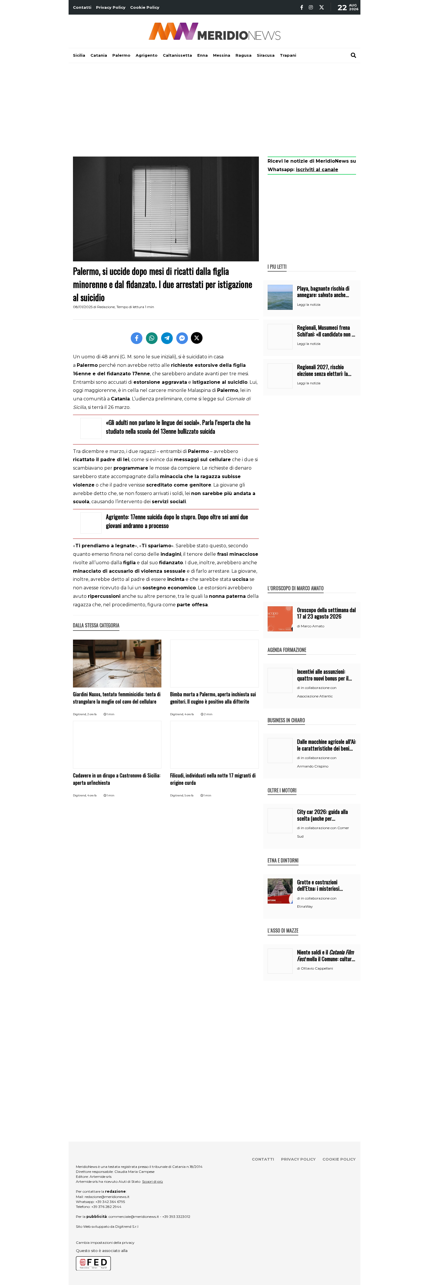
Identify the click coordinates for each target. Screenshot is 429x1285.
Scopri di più (152, 1181)
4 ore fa (189, 714)
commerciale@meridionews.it (134, 1216)
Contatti (82, 7)
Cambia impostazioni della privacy (105, 1242)
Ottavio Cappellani (317, 968)
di (299, 626)
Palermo (121, 55)
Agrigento (147, 55)
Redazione (106, 307)
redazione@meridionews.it (107, 1196)
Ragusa (244, 55)
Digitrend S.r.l (126, 1226)
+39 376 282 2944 (106, 1206)
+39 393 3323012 (176, 1216)
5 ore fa (188, 795)
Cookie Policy (144, 7)
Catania (98, 55)
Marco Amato (312, 626)
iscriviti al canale (317, 169)
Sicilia (79, 55)
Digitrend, (80, 714)
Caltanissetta (177, 55)
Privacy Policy (110, 7)
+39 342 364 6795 (110, 1201)
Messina (221, 55)
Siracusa (266, 55)
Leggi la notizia (308, 305)
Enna (202, 55)
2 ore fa (92, 714)
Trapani (288, 55)
